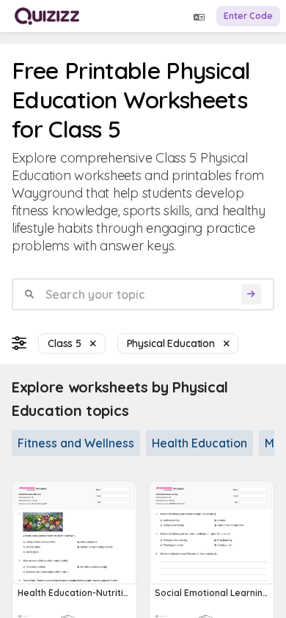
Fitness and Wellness (76, 443)
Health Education (199, 443)
